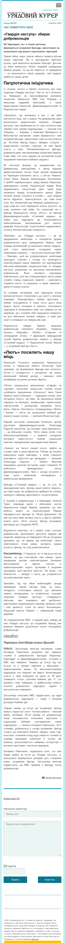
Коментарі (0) (12, 798)
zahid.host (35, 939)
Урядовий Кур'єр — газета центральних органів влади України (32, 13)
